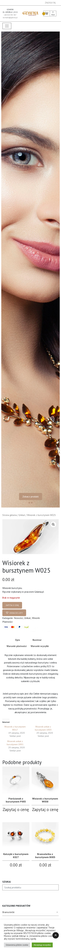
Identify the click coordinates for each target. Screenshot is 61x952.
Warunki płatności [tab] (17, 646)
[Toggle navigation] (7, 26)
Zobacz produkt (30, 496)
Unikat (22, 515)
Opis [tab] (17, 639)
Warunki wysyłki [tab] (40, 646)
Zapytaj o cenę (12, 605)
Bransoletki (8, 912)
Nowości (18, 617)
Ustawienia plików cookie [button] (17, 945)
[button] (53, 524)
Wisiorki (36, 617)
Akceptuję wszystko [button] (42, 945)
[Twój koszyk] (46, 12)
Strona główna (9, 515)
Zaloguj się (50, 2)
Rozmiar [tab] (37, 639)
